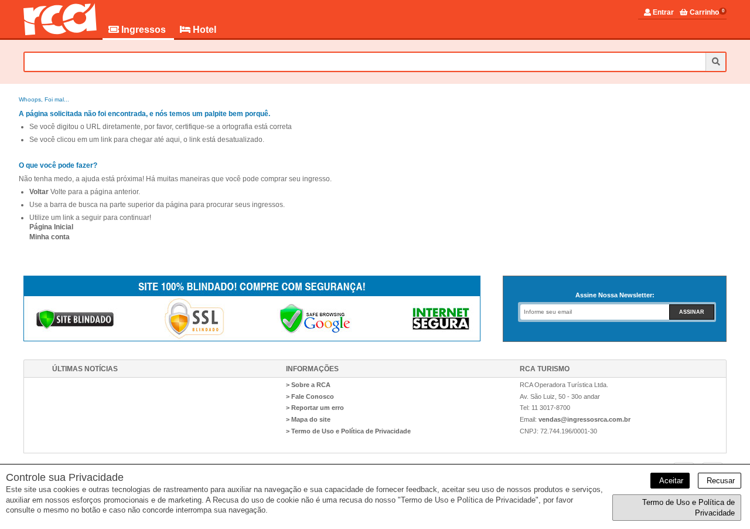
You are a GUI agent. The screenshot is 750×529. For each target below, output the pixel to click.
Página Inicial (51, 227)
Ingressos (143, 30)
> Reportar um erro (315, 407)
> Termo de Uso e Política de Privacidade (348, 431)
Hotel (203, 30)
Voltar (39, 192)
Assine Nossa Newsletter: (614, 295)
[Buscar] (715, 62)
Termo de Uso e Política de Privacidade (688, 507)
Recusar (719, 480)
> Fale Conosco (310, 396)
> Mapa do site (308, 419)
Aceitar (670, 480)
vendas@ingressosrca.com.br (584, 419)
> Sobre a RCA (308, 384)
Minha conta (49, 237)
